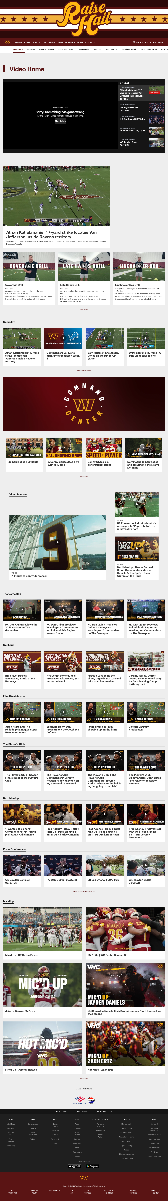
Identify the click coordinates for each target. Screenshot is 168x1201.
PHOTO (55, 1120)
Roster (77, 1124)
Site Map (71, 1192)
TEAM (77, 1120)
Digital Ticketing (126, 1145)
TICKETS (126, 1120)
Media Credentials (154, 1156)
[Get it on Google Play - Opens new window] (92, 1167)
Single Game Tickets (126, 1137)
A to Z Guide (100, 1130)
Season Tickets (126, 1128)
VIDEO (33, 1120)
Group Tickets (126, 1141)
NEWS (11, 1120)
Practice (55, 1135)
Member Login (126, 1124)
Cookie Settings (133, 1192)
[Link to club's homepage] (7, 42)
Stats (77, 1148)
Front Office (77, 1143)
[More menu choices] (95, 42)
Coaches (77, 1139)
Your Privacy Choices (109, 1192)
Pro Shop (154, 1152)
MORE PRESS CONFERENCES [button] (84, 892)
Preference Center (156, 1192)
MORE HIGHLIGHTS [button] (84, 370)
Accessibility (54, 1191)
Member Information (126, 1154)
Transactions (77, 1152)
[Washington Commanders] (84, 1178)
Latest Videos (33, 1124)
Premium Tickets (126, 1132)
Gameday (10, 1128)
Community (11, 1146)
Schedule (77, 1128)
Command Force (154, 1139)
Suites (126, 1150)
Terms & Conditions (12, 1192)
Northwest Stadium (100, 1120)
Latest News (11, 1124)
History (77, 1156)
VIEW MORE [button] (84, 309)
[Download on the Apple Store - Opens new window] (74, 1166)
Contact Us (154, 1124)
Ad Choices (87, 1192)
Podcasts (33, 1139)
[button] (60, 121)
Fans (55, 1143)
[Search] (134, 42)
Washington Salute (154, 1135)
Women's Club (154, 1148)
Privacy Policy (34, 1192)
